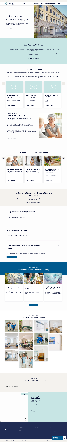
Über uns (24, 3)
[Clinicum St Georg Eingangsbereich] (26, 326)
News (51, 0)
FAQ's (54, 0)
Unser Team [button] (9, 28)
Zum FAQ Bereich (11, 257)
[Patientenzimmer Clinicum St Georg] (55, 326)
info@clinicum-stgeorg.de (36, 411)
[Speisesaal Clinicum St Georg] (26, 341)
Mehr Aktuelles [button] (33, 305)
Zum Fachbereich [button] (12, 138)
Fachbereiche (36, 3)
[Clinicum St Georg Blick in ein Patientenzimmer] (55, 342)
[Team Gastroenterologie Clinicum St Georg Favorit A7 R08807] (41, 339)
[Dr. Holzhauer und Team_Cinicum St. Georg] (26, 359)
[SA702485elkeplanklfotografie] (41, 353)
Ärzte (42, 3)
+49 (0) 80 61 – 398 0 (35, 405)
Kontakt (59, 3)
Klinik (30, 3)
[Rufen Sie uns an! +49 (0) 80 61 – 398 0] (64, 437)
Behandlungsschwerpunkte (50, 3)
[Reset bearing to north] (25, 419)
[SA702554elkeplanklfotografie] (11, 341)
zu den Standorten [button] (34, 58)
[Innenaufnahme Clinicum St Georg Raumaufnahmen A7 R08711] (41, 325)
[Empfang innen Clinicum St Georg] (11, 355)
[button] (26, 434)
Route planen (24, 394)
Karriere (47, 0)
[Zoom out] (25, 418)
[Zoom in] (25, 417)
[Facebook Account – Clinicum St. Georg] (6, 429)
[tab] (30, 420)
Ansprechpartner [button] (58, 0)
